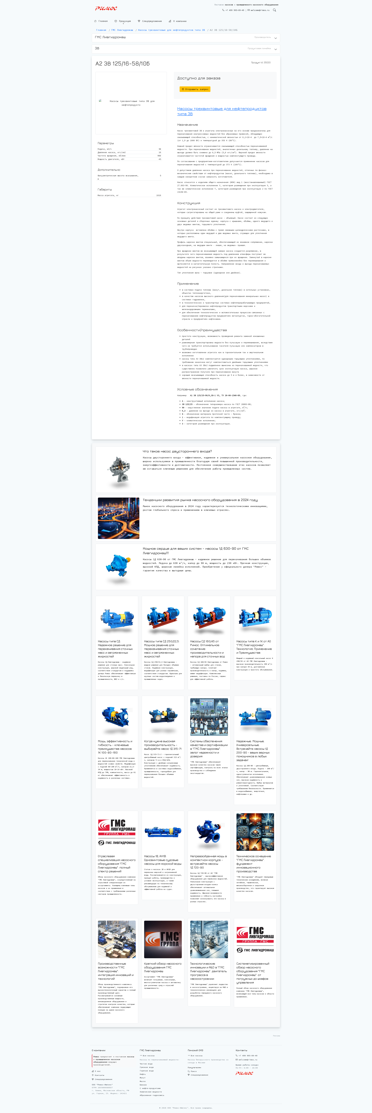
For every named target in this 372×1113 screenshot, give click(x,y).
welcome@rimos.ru (259, 10)
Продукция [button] (124, 20)
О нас (97, 1071)
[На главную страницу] (106, 9)
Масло (143, 1081)
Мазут (143, 1078)
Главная (102, 20)
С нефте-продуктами (150, 1088)
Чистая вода (146, 1064)
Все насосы (148, 1055)
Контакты (99, 1075)
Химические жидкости (151, 1092)
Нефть (143, 1074)
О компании (179, 21)
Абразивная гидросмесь (152, 1095)
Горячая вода (147, 1071)
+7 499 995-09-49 (234, 10)
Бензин (143, 1085)
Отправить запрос (196, 89)
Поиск (193, 1071)
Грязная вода (147, 1067)
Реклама (276, 1036)
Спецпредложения (151, 21)
